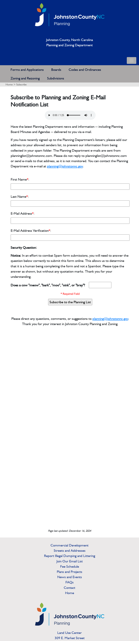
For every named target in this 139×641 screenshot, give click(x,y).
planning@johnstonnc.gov (65, 166)
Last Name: (20, 196)
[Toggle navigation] (131, 60)
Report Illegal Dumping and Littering (69, 556)
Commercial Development (69, 545)
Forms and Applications (27, 69)
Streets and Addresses (69, 550)
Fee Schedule (69, 566)
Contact (69, 587)
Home (9, 84)
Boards (56, 69)
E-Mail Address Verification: (31, 230)
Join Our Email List (69, 561)
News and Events (69, 577)
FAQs (69, 582)
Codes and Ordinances (85, 69)
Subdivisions (55, 78)
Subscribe (21, 84)
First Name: (20, 179)
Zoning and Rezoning (25, 78)
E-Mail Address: (22, 213)
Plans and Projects (69, 572)
